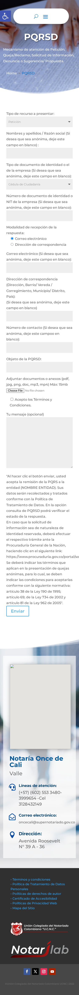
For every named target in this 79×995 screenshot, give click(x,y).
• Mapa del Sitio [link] (23, 908)
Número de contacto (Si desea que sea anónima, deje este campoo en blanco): (39, 333)
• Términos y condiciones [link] (30, 879)
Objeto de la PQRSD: (24, 359)
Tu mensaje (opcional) (25, 414)
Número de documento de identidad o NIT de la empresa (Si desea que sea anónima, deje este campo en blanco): (39, 201)
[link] (5, 16)
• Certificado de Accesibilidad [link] (34, 898)
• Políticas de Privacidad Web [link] (34, 903)
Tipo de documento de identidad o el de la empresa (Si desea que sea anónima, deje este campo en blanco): (39, 170)
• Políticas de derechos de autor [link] (36, 894)
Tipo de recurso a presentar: (30, 114)
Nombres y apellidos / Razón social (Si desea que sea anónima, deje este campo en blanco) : (38, 139)
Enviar (17, 611)
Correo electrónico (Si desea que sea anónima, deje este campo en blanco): (39, 256)
